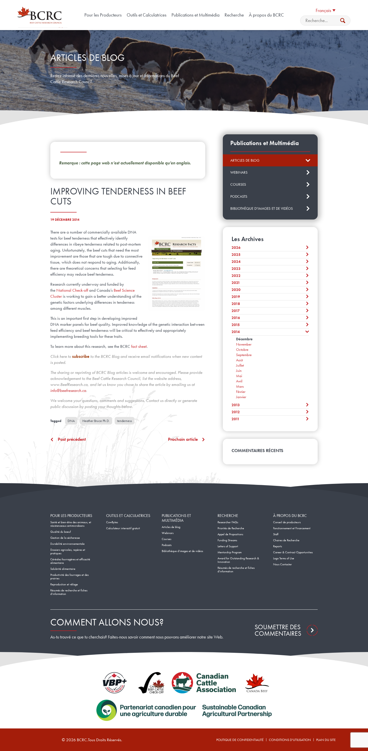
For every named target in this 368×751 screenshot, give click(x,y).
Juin (239, 370)
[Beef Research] (40, 15)
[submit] (342, 20)
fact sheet (139, 346)
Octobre (242, 349)
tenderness (124, 420)
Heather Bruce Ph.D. (96, 420)
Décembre (244, 339)
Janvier (241, 396)
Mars (240, 386)
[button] (325, 10)
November (243, 344)
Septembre (244, 354)
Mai (239, 375)
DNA (71, 420)
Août (239, 360)
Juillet (240, 365)
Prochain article (183, 439)
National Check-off (72, 290)
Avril (239, 381)
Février (240, 391)
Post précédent (72, 439)
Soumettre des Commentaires (278, 630)
